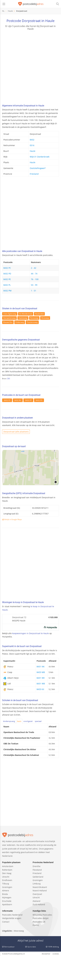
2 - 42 (33, 268)
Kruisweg (45, 318)
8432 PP (28, 400)
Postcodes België (41, 918)
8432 (32, 139)
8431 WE (41, 678)
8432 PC (7, 268)
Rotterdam (7, 869)
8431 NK (41, 666)
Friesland (34, 174)
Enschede (6, 901)
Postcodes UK (39, 921)
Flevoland (37, 869)
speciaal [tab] (38, 721)
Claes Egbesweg (9, 314)
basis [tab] (19, 721)
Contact (5, 921)
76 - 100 (34, 279)
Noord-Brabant (40, 887)
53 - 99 (34, 285)
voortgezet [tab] (28, 721)
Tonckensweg (32, 322)
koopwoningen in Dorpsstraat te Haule (30, 633)
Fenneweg (34, 318)
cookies (55, 953)
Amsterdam (7, 866)
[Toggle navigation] (3, 4)
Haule (32, 151)
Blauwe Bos (7, 322)
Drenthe (36, 866)
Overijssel (37, 894)
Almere (5, 890)
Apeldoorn (7, 904)
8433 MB (41, 672)
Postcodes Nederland (12, 914)
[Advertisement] (30, 67)
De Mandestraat (25, 314)
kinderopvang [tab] (9, 721)
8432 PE (7, 279)
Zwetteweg (23, 318)
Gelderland (38, 876)
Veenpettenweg (9, 318)
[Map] (30, 467)
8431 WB (41, 683)
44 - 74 (34, 273)
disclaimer (46, 953)
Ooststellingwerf (37, 168)
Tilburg (5, 883)
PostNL (36, 925)
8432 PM (7, 290)
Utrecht (5, 876)
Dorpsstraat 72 (19, 617)
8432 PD (7, 273)
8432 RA (17, 400)
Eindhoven (7, 880)
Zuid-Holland (39, 904)
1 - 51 (33, 290)
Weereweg (19, 930)
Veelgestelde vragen (11, 918)
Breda (5, 894)
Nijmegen (6, 897)
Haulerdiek (39, 314)
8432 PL (7, 285)
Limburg (37, 883)
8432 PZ (7, 400)
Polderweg (19, 322)
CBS (8, 378)
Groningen (7, 887)
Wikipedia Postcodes (42, 914)
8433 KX (40, 689)
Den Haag (6, 873)
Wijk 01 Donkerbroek (39, 156)
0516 (32, 145)
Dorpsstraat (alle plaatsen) (16, 431)
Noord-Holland (40, 890)
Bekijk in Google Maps (13, 519)
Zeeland (36, 901)
